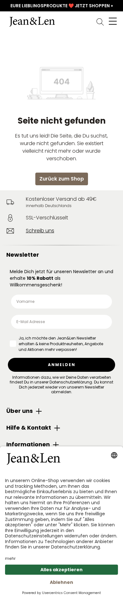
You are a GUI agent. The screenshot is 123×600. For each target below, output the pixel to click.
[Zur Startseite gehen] (61, 22)
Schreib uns (40, 230)
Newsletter (22, 255)
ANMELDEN (61, 364)
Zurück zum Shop (61, 178)
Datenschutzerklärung (71, 382)
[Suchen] (100, 21)
